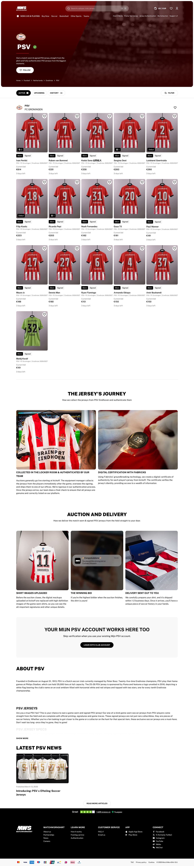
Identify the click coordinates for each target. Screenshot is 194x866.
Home (18, 80)
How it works (76, 832)
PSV (57, 80)
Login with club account (97, 645)
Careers (46, 841)
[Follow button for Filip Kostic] (44, 182)
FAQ (100, 832)
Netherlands (38, 80)
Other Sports (76, 16)
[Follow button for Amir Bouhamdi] (174, 248)
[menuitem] (160, 8)
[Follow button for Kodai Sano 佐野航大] (109, 116)
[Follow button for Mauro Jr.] (44, 248)
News (45, 838)
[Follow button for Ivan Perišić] (44, 116)
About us (47, 832)
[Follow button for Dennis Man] (77, 248)
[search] (97, 8)
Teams (86, 16)
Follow (26, 70)
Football (27, 80)
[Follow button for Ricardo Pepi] (77, 182)
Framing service (77, 835)
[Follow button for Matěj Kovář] (44, 314)
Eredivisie (49, 80)
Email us (101, 835)
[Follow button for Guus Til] (142, 182)
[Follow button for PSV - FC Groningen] (175, 107)
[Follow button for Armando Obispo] (142, 248)
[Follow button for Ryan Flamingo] (109, 248)
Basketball (64, 16)
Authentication (77, 838)
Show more (22, 738)
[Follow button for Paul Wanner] (174, 182)
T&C (132, 862)
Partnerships (48, 835)
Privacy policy (141, 862)
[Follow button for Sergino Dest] (142, 116)
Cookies (151, 862)
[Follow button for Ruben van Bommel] (77, 116)
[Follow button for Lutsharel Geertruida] (174, 116)
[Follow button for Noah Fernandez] (109, 182)
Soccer (54, 16)
